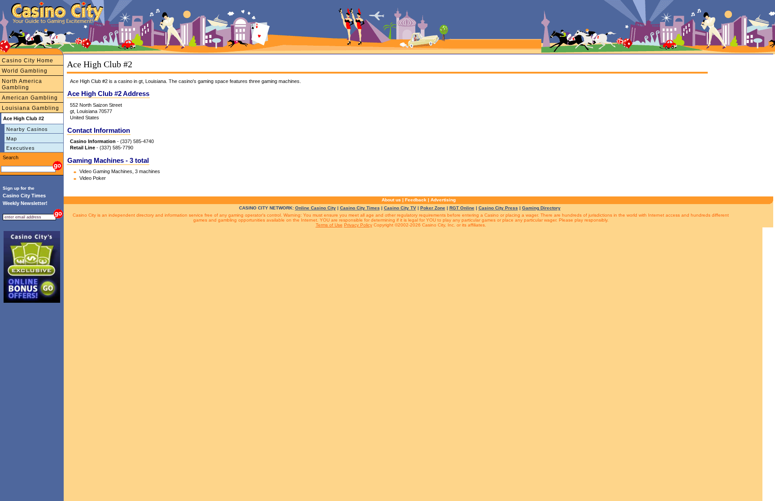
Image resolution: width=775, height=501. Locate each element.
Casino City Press (498, 207)
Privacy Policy (358, 224)
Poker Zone (432, 207)
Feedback (416, 199)
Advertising (443, 199)
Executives (20, 148)
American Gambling (30, 98)
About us (391, 199)
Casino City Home (27, 60)
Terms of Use (329, 224)
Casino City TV (400, 207)
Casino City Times (360, 207)
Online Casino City (315, 207)
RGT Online (462, 207)
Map (11, 138)
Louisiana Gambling (30, 108)
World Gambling (25, 71)
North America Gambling (22, 84)
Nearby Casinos (27, 129)
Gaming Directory (541, 207)
